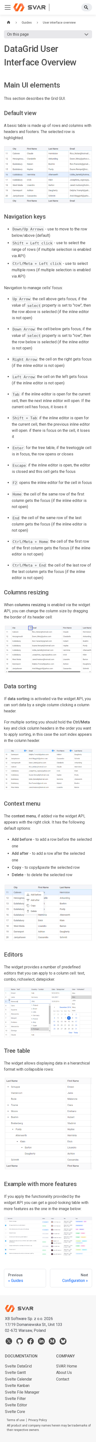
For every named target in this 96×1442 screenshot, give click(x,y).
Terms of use (16, 1420)
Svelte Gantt (15, 1372)
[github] (20, 1342)
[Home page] (8, 22)
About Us (64, 1372)
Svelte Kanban (17, 1385)
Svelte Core (15, 1411)
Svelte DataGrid (18, 1366)
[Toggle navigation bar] (7, 7)
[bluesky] (63, 1342)
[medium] (52, 1342)
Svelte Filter (15, 1398)
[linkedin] (41, 1342)
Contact (62, 1379)
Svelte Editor (16, 1405)
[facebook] (30, 1342)
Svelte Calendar (18, 1379)
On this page (18, 34)
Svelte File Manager (22, 1392)
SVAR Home (66, 1366)
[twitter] (9, 1342)
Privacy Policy (37, 1420)
